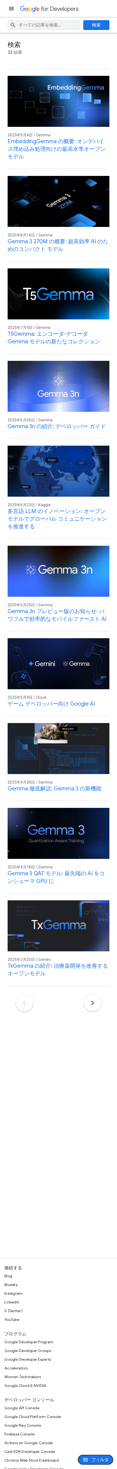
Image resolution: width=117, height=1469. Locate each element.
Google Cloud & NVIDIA (25, 1385)
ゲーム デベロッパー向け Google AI (51, 703)
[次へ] (92, 1003)
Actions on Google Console (28, 1442)
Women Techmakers (22, 1376)
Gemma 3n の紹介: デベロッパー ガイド (57, 426)
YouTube (11, 1319)
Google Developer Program (28, 1341)
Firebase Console (19, 1434)
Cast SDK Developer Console (29, 1451)
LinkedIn (11, 1302)
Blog (8, 1275)
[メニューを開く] (12, 8)
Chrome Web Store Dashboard (31, 1460)
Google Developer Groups (27, 1350)
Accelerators (15, 1368)
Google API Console (22, 1407)
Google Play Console (22, 1425)
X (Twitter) (13, 1310)
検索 (96, 25)
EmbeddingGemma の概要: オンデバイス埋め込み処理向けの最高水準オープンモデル (57, 149)
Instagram (13, 1293)
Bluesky (11, 1284)
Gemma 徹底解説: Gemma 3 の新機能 (54, 788)
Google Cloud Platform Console (32, 1416)
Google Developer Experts (27, 1359)
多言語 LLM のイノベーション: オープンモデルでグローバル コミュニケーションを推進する (57, 519)
